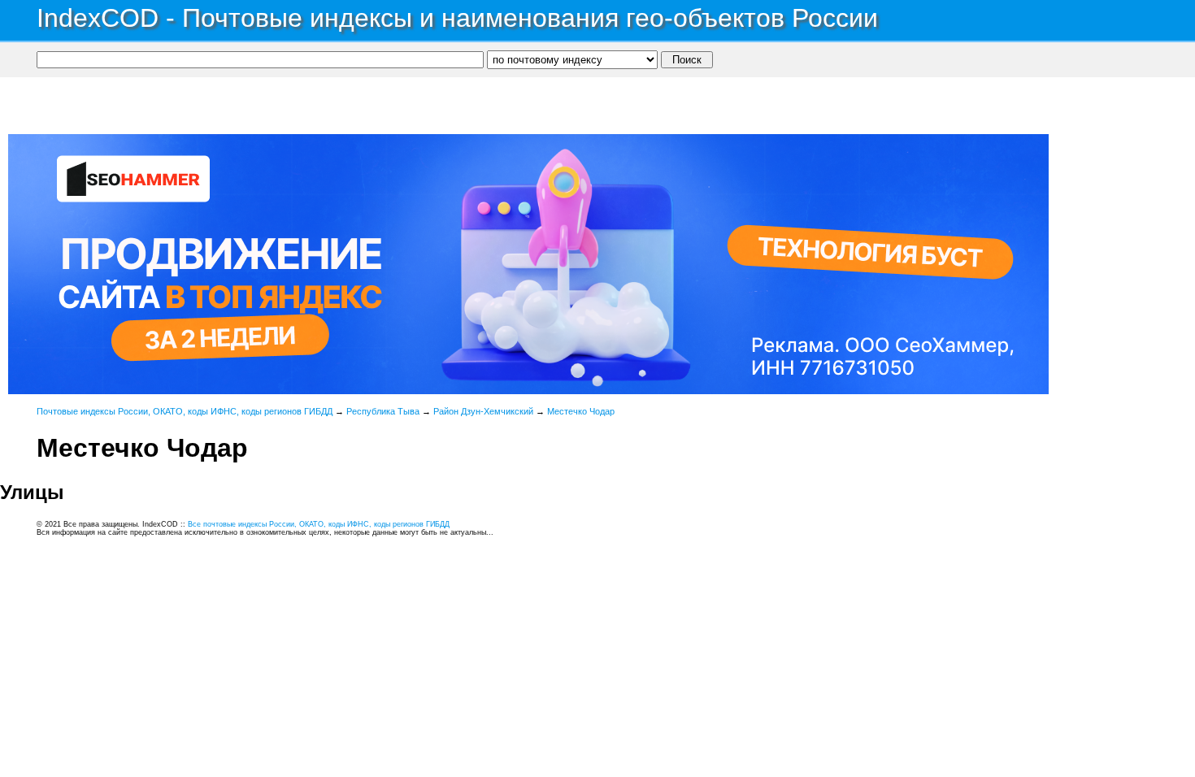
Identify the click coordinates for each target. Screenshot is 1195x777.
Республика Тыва (382, 411)
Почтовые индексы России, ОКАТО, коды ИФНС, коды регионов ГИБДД (184, 411)
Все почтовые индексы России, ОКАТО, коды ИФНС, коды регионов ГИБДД (319, 524)
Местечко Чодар (581, 411)
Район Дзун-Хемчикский (483, 411)
